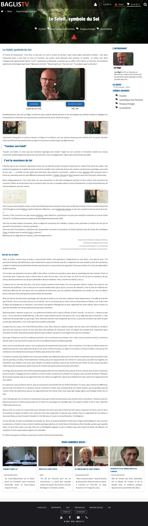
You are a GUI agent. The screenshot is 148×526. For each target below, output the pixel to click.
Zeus (5, 232)
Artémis (40, 215)
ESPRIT (135, 4)
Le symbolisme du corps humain (87, 469)
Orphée (42, 29)
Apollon (86, 172)
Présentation (80, 507)
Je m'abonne (33, 104)
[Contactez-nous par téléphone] (87, 517)
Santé (41, 475)
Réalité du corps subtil (48, 469)
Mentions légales (96, 507)
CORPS (107, 4)
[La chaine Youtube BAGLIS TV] (61, 517)
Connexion (96, 4)
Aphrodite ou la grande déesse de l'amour (123, 470)
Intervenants (56, 507)
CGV (109, 507)
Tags (68, 507)
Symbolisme (106, 29)
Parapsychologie (87, 29)
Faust (71, 175)
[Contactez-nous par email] (78, 517)
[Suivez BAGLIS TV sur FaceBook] (70, 517)
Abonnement (81, 512)
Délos (24, 209)
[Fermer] (79, 91)
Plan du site (41, 507)
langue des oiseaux (63, 209)
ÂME (121, 4)
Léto (31, 232)
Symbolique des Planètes (63, 29)
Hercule (63, 175)
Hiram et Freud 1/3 (10, 469)
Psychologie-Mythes (10, 475)
